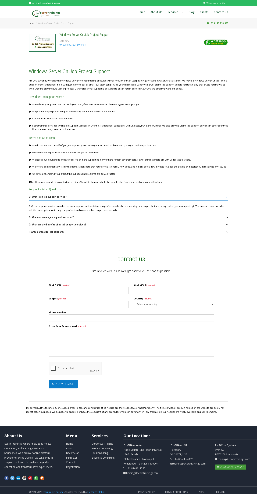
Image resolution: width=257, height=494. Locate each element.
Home (141, 12)
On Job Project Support (72, 44)
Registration (73, 467)
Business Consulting (103, 457)
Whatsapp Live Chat (216, 3)
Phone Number (57, 312)
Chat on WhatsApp (232, 467)
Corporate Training (102, 443)
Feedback (219, 491)
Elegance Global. (96, 491)
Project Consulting (102, 448)
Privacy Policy (146, 491)
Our (137, 435)
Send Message (63, 383)
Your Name (59, 284)
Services (173, 12)
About (13, 435)
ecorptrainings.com (52, 491)
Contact (70, 462)
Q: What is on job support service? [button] (48, 196)
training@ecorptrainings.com (46, 3)
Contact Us (221, 12)
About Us (156, 12)
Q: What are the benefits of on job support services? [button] (57, 224)
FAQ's (201, 491)
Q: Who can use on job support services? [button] (51, 217)
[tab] (128, 198)
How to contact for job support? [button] (46, 231)
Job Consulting (100, 453)
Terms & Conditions (176, 491)
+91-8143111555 (135, 468)
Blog (192, 12)
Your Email (144, 284)
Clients (204, 12)
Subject (57, 298)
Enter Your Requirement (67, 326)
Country (143, 298)
